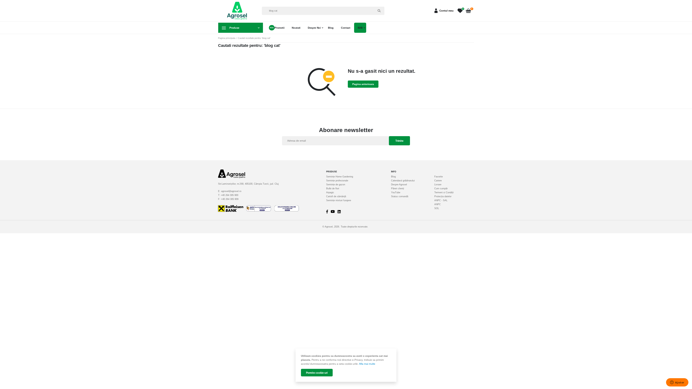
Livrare (437, 184)
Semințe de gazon (335, 184)
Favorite (438, 176)
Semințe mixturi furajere (338, 200)
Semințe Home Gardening (339, 176)
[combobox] (323, 11)
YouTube (395, 192)
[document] (346, 365)
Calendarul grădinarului (403, 180)
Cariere (438, 180)
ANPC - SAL (440, 200)
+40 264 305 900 (229, 195)
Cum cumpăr (441, 188)
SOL (436, 208)
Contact (345, 27)
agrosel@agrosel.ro (231, 191)
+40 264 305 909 (229, 199)
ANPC (437, 204)
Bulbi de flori (332, 188)
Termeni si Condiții (444, 192)
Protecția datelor (442, 196)
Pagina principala (226, 38)
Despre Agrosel (399, 184)
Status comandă (399, 196)
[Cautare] (379, 11)
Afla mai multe (367, 363)
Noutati (296, 27)
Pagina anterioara (363, 84)
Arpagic (330, 192)
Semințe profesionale (337, 180)
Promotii (279, 27)
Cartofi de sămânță (336, 196)
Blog (331, 27)
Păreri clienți (397, 188)
